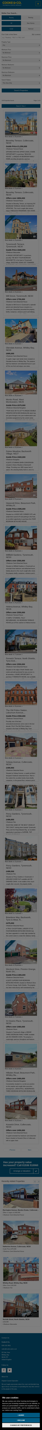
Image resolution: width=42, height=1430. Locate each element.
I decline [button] (21, 1420)
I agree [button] (21, 1415)
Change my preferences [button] (21, 1425)
